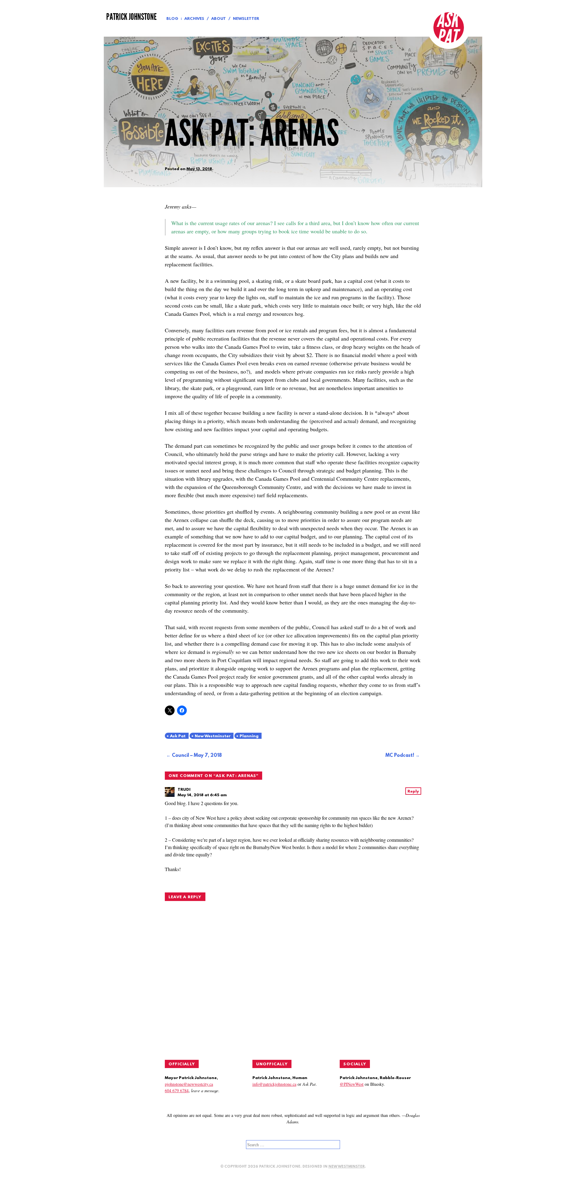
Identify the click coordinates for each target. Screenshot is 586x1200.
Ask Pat (178, 736)
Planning (249, 736)
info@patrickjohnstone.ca (274, 1084)
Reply (413, 791)
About (218, 18)
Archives (194, 18)
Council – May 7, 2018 (197, 755)
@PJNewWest (352, 1084)
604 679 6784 (177, 1090)
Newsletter (246, 18)
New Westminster (212, 736)
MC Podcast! (399, 755)
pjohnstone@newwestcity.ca (189, 1084)
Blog (172, 18)
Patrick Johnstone (131, 16)
